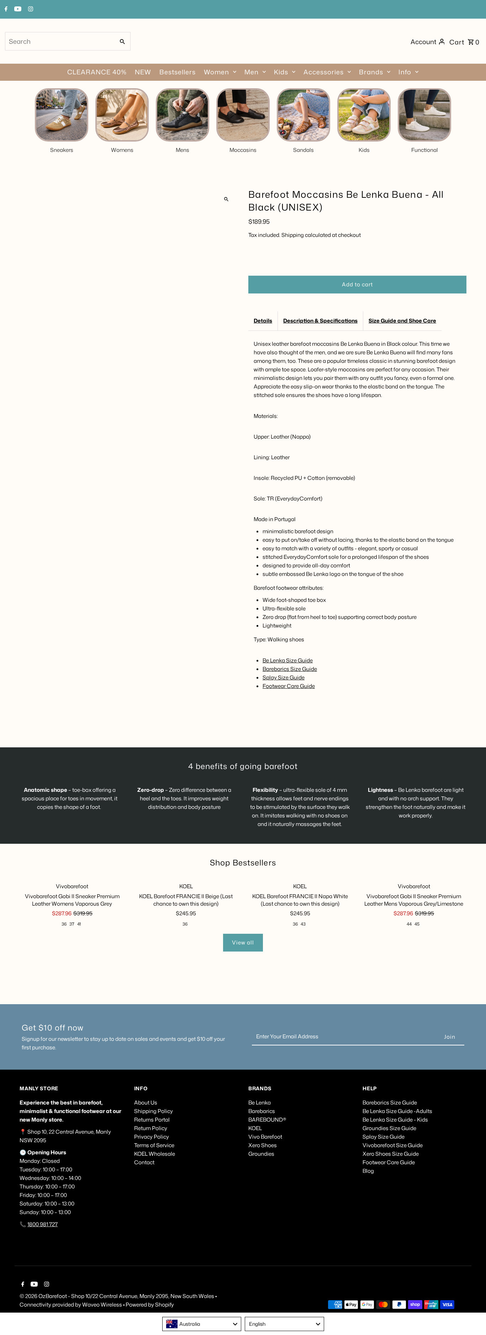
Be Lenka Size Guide (288, 660)
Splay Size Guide (284, 677)
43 (303, 924)
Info (404, 71)
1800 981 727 (42, 1224)
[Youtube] (16, 9)
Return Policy (150, 1128)
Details (263, 320)
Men (251, 71)
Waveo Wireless (102, 1304)
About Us (145, 1102)
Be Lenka (259, 1102)
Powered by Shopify (150, 1304)
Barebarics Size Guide (290, 669)
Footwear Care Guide (289, 686)
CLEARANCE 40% (97, 71)
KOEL (255, 1128)
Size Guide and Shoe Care (402, 320)
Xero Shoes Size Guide (391, 1153)
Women (216, 71)
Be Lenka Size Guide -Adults (397, 1111)
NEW (143, 71)
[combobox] (59, 41)
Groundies (261, 1153)
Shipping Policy (153, 1111)
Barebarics (261, 1111)
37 (71, 924)
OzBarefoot (52, 1296)
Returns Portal (152, 1119)
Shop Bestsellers (243, 862)
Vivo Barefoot (265, 1136)
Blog (368, 1171)
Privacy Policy (151, 1136)
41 (79, 924)
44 (409, 924)
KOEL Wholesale (154, 1153)
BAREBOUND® (267, 1119)
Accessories (323, 71)
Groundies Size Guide (389, 1128)
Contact (144, 1162)
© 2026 (29, 1296)
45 (416, 924)
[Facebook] (5, 9)
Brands (371, 71)
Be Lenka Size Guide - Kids (395, 1119)
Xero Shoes (262, 1145)
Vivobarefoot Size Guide (393, 1145)
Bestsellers (177, 71)
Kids (281, 71)
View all (243, 942)
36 (64, 924)
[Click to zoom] (226, 199)
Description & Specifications (320, 320)
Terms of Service (154, 1145)
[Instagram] (29, 9)
